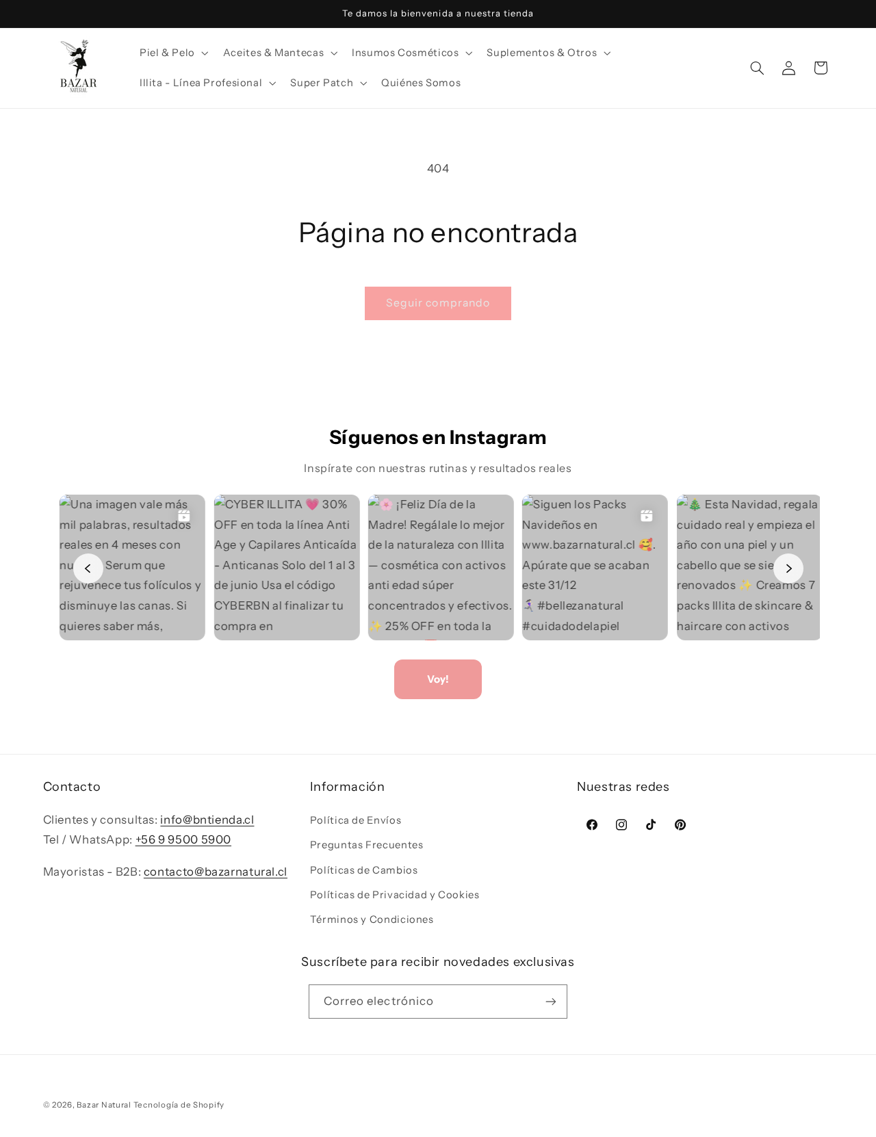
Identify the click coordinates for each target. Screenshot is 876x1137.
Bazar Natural (105, 1105)
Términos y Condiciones (372, 919)
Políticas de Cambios (364, 870)
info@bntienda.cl (207, 819)
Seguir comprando (438, 302)
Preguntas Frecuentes (367, 845)
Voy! (438, 678)
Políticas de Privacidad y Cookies (395, 895)
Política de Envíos (355, 820)
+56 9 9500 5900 (183, 839)
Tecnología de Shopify (178, 1105)
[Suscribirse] (551, 1001)
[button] (172, 53)
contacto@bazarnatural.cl (215, 871)
